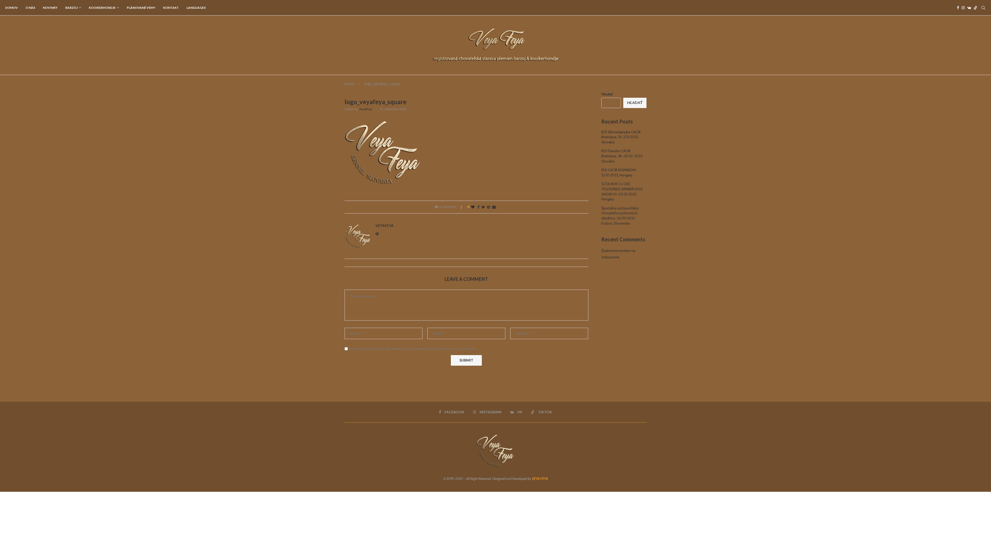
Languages (196, 8)
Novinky (50, 8)
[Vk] (969, 7)
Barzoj (71, 8)
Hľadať (607, 94)
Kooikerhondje (102, 8)
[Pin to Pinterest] (488, 207)
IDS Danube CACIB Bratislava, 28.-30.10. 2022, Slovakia (622, 156)
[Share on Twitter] (483, 207)
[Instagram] (963, 7)
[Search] (983, 7)
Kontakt (171, 8)
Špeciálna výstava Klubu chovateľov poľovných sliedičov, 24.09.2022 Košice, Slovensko (620, 216)
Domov (11, 8)
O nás (30, 8)
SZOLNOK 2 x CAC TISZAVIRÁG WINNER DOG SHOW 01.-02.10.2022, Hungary (622, 191)
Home (349, 84)
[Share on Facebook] (478, 207)
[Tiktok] (975, 7)
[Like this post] (473, 207)
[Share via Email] (494, 207)
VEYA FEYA (540, 478)
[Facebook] (958, 7)
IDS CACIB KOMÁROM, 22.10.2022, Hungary (618, 172)
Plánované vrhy (141, 8)
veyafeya (365, 109)
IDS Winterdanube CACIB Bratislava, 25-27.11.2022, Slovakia (621, 137)
